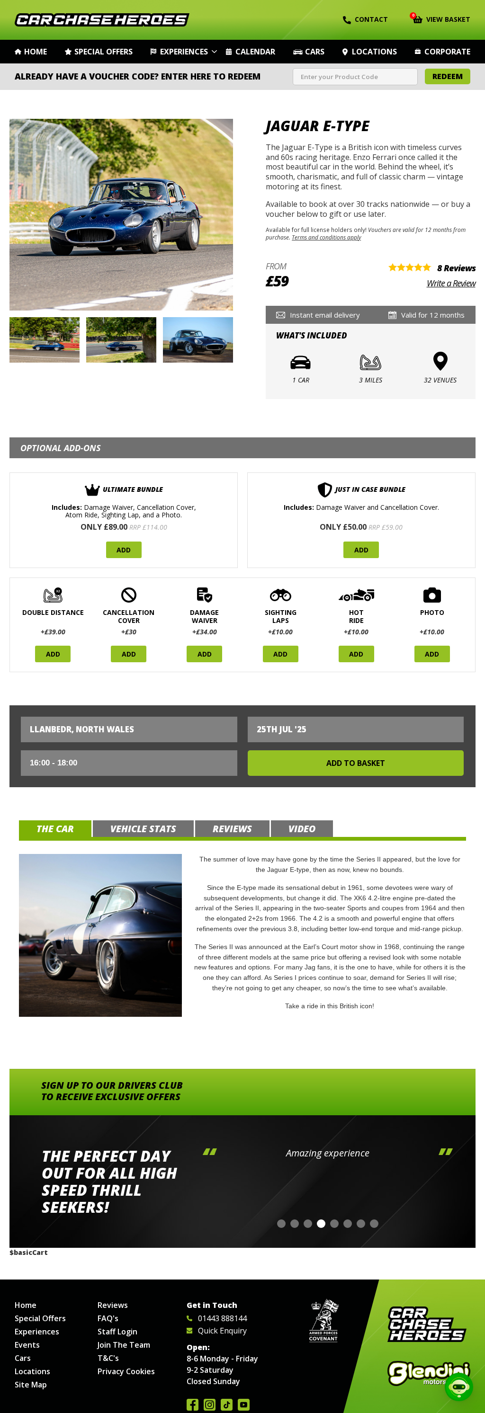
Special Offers (103, 51)
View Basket (441, 18)
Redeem (447, 76)
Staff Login (117, 1331)
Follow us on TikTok (227, 1405)
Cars (314, 51)
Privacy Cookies (126, 1371)
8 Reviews (456, 268)
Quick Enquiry (222, 1330)
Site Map (31, 1384)
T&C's (108, 1358)
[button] (281, 1223)
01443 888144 (222, 1318)
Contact (371, 19)
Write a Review (451, 283)
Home (35, 51)
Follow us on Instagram (210, 1405)
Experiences (184, 51)
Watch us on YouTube (244, 1405)
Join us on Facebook (192, 1405)
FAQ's (108, 1318)
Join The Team (124, 1345)
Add (124, 549)
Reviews (113, 1305)
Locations (374, 51)
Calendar (255, 51)
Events (27, 1345)
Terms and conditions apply (326, 237)
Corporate (447, 51)
